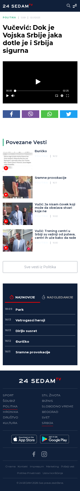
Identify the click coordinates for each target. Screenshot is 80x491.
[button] (38, 81)
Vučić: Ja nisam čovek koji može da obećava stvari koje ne (55, 208)
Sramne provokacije (50, 177)
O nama (11, 466)
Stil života (51, 395)
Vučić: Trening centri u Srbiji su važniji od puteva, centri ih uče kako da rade (55, 234)
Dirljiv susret (26, 331)
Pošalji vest (67, 466)
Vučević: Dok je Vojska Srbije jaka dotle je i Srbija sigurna (32, 39)
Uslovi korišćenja (53, 473)
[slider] (38, 91)
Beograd (50, 412)
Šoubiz (9, 401)
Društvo (10, 417)
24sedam (25, 482)
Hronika (10, 412)
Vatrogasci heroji (30, 320)
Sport (8, 395)
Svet (45, 417)
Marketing (52, 466)
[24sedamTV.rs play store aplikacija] (54, 439)
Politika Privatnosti (29, 473)
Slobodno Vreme (57, 406)
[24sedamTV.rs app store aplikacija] (24, 439)
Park (20, 310)
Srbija (47, 423)
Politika (9, 17)
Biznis (47, 401)
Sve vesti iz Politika (40, 267)
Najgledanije (60, 297)
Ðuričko (41, 151)
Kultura (10, 423)
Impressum (37, 466)
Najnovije (25, 297)
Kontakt (23, 466)
